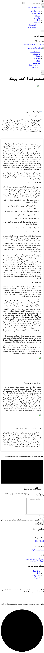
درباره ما (32, 25)
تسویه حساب (27, 44)
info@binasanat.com (37, 550)
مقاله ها (37, 18)
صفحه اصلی (35, 11)
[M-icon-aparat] (35, 596)
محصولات (36, 13)
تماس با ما (32, 27)
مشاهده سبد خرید (38, 44)
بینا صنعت (36, 22)
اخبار (38, 20)
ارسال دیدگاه (39, 524)
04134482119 (39, 541)
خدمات (37, 16)
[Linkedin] (30, 596)
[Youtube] (41, 596)
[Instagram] (24, 596)
